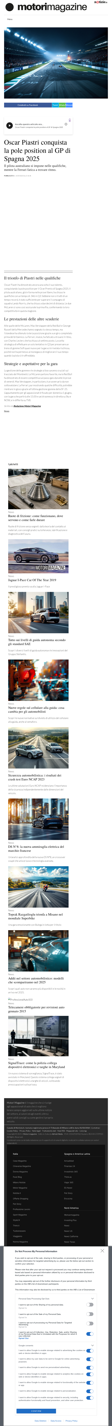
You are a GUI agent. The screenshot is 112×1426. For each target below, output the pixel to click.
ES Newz (68, 1188)
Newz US (68, 1231)
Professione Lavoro (21, 1209)
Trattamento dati (49, 1131)
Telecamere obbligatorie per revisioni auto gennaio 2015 (36, 1009)
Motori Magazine (15, 1102)
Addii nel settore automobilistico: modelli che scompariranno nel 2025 (36, 980)
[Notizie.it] (100, 2)
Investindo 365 (71, 1171)
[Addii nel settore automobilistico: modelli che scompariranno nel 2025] (38, 970)
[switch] (89, 1304)
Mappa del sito (72, 1131)
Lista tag (83, 1131)
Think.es (68, 1177)
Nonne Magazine (20, 1242)
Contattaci (95, 1128)
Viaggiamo (17, 1236)
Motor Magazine (20, 1188)
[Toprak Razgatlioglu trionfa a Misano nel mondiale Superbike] (38, 906)
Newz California (71, 1236)
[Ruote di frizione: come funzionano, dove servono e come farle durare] (38, 508)
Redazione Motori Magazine (27, 406)
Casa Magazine (19, 1161)
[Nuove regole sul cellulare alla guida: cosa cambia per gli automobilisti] (38, 700)
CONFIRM (36, 1411)
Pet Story (17, 1204)
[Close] (103, 1251)
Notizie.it (17, 1193)
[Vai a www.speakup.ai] (70, 120)
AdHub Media (57, 1134)
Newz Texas (69, 1242)
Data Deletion (40, 1421)
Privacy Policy (71, 1421)
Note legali (36, 1131)
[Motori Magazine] (46, 7)
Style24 (16, 1220)
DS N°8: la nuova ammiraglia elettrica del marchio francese (36, 848)
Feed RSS (61, 1131)
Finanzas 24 (69, 1166)
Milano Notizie (19, 1182)
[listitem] (56, 1298)
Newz (66, 1225)
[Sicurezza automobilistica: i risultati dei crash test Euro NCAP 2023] (38, 767)
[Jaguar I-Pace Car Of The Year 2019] (38, 572)
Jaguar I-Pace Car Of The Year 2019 (32, 580)
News (6, 411)
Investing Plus (70, 1220)
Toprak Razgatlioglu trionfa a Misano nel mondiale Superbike (35, 916)
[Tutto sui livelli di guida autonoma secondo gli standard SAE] (38, 632)
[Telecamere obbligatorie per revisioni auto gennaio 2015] (20, 999)
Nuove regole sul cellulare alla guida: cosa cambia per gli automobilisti (36, 709)
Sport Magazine (20, 1215)
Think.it (16, 1225)
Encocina (68, 1198)
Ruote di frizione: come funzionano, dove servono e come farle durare (35, 518)
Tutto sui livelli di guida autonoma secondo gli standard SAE (37, 642)
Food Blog (17, 1177)
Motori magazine (30, 1134)
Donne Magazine (20, 1171)
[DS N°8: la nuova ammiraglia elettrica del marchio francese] (38, 839)
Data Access (56, 1421)
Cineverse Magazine (22, 1166)
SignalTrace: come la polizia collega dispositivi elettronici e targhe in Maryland (36, 1065)
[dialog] (56, 1336)
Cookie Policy (12, 1131)
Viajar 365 (68, 1182)
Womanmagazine (71, 1215)
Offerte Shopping (20, 1198)
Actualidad (69, 1161)
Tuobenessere (19, 1231)
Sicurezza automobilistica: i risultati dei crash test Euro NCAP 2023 (34, 777)
